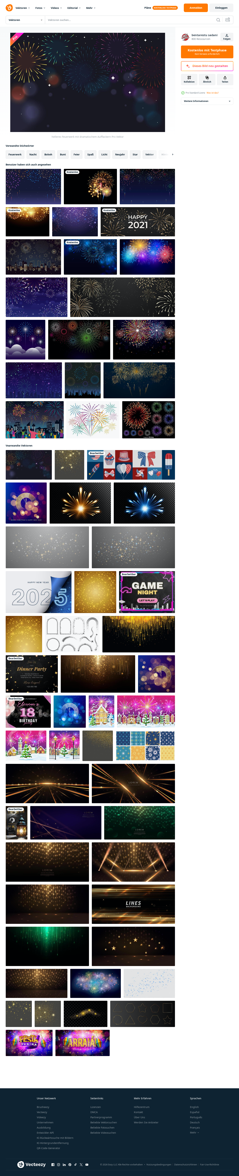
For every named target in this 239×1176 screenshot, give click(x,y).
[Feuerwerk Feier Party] (147, 186)
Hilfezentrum (141, 1107)
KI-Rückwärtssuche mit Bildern (55, 1137)
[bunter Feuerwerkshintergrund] (33, 186)
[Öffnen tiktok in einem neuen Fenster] (75, 1164)
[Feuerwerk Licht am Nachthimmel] (144, 340)
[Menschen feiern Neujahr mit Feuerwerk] (35, 419)
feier (77, 154)
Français (195, 1127)
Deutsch (195, 1122)
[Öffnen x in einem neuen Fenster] (81, 1164)
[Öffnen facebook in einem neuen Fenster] (52, 1164)
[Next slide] (169, 154)
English (194, 1107)
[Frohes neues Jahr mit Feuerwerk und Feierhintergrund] (138, 221)
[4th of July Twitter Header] (131, 465)
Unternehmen (45, 1122)
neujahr (120, 154)
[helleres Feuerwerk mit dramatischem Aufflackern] (29, 465)
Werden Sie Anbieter (146, 1122)
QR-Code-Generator (48, 1148)
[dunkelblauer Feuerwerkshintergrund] (34, 380)
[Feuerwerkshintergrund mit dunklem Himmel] (36, 297)
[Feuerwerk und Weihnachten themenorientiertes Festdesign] (139, 380)
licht (104, 154)
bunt (63, 154)
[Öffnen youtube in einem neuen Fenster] (86, 1164)
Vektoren (21, 8)
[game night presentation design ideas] (147, 592)
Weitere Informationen (196, 101)
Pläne (147, 7)
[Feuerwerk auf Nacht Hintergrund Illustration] (25, 340)
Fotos (38, 8)
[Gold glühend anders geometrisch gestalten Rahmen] (142, 1014)
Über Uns (139, 1117)
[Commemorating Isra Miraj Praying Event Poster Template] (16, 823)
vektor (149, 154)
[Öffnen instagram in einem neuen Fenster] (58, 1164)
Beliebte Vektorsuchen (103, 1122)
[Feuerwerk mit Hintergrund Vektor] (93, 419)
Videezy (41, 1117)
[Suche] (218, 20)
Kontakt (138, 1112)
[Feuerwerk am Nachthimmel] (83, 380)
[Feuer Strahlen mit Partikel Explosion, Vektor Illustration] (80, 503)
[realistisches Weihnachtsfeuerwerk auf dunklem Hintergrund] (90, 257)
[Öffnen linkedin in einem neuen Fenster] (64, 1164)
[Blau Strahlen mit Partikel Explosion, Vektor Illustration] (144, 503)
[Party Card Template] (32, 674)
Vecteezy (42, 1112)
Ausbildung (44, 1127)
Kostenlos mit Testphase (207, 52)
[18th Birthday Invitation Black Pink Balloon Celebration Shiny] (28, 711)
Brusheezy (43, 1107)
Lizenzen (95, 1107)
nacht (33, 154)
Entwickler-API (45, 1132)
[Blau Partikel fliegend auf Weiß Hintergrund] (149, 983)
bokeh (48, 154)
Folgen (227, 38)
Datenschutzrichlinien (185, 1164)
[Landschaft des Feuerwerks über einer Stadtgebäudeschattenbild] (33, 257)
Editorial (72, 8)
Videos (55, 8)
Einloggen (221, 7)
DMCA (94, 1112)
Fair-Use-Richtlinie (209, 1164)
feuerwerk (15, 154)
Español (194, 1112)
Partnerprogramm (101, 1117)
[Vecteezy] (9, 7)
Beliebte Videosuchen (103, 1132)
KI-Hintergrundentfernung (53, 1143)
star (135, 154)
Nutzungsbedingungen (158, 1164)
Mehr (89, 8)
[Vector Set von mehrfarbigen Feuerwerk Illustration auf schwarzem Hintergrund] (148, 419)
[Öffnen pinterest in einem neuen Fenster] (69, 1164)
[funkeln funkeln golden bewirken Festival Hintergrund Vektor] (95, 592)
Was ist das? (213, 92)
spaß (90, 154)
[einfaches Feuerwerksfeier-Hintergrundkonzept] (79, 340)
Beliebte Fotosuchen (102, 1127)
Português (196, 1117)
